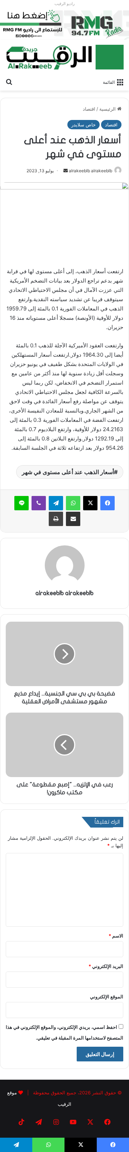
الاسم (116, 936)
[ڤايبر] (39, 503)
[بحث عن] (9, 81)
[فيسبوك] (107, 503)
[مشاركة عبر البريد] (73, 519)
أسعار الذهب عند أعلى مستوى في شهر (68, 472)
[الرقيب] (64, 57)
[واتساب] (73, 503)
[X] (90, 503)
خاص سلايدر (83, 124)
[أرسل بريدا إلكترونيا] (65, 170)
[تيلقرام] (56, 503)
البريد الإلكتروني (106, 966)
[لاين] (21, 503)
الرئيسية (108, 109)
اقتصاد (89, 109)
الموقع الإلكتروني (106, 996)
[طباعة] (56, 519)
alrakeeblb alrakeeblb (90, 170)
